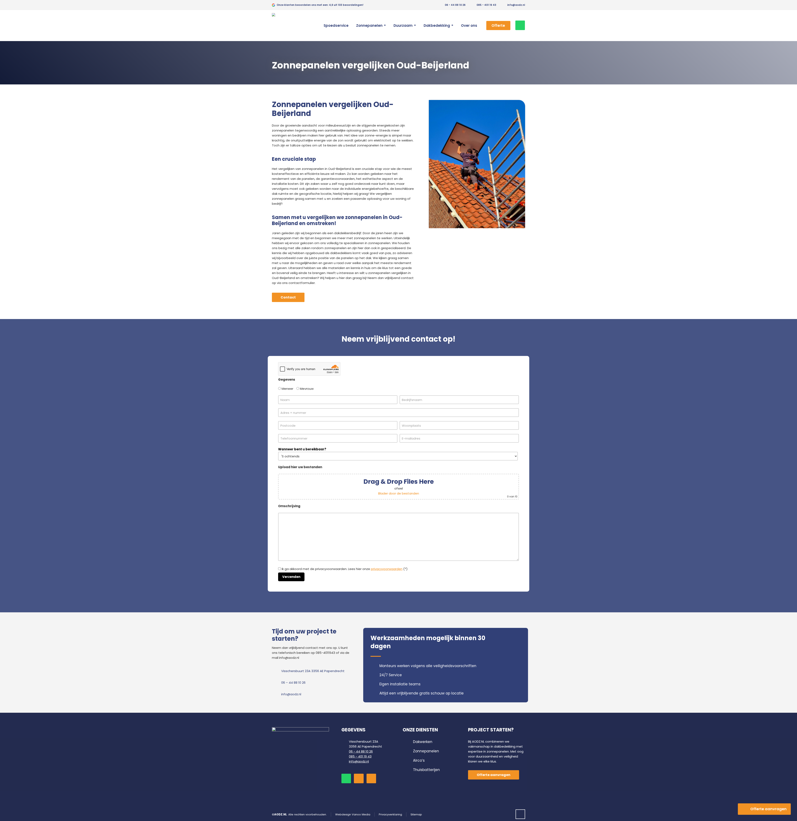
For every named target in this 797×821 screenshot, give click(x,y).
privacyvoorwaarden (386, 569)
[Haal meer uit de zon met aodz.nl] (284, 25)
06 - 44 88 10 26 (454, 5)
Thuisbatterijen (426, 769)
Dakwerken (422, 741)
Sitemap (416, 814)
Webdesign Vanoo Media (352, 814)
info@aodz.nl (516, 5)
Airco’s (419, 760)
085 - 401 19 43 (486, 5)
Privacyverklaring (390, 814)
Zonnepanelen (426, 751)
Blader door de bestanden (398, 493)
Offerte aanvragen (768, 808)
